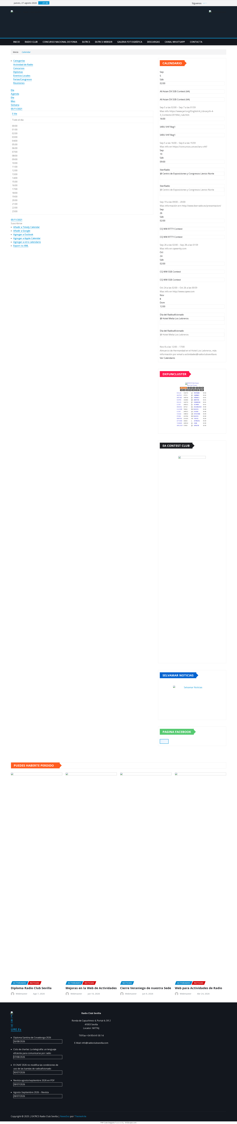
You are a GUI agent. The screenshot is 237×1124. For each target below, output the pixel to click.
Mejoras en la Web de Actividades (91, 988)
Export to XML (20, 245)
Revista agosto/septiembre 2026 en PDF (33, 1080)
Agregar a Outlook (23, 234)
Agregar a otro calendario (27, 241)
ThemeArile (80, 1116)
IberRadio (165, 185)
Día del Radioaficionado (172, 330)
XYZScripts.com (130, 1123)
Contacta (196, 41)
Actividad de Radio (23, 64)
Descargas (153, 41)
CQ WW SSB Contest (170, 279)
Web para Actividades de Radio (198, 988)
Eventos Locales (21, 75)
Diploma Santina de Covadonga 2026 (32, 1037)
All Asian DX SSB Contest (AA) (175, 99)
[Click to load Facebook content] (164, 741)
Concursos (18, 68)
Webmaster (21, 993)
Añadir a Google (21, 230)
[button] (16, 223)
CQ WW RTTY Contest (171, 236)
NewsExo (65, 1116)
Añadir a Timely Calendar (26, 227)
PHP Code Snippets (108, 1123)
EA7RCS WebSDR (103, 41)
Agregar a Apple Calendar (27, 238)
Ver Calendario (167, 357)
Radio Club (31, 41)
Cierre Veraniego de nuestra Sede (145, 988)
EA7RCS (86, 41)
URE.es (16, 1029)
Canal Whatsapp (175, 41)
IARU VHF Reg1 (167, 134)
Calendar (26, 52)
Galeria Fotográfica (129, 41)
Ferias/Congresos (22, 79)
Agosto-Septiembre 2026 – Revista (31, 1092)
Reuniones (19, 83)
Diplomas (18, 71)
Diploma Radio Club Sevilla (31, 988)
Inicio (16, 41)
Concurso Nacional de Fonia (60, 41)
